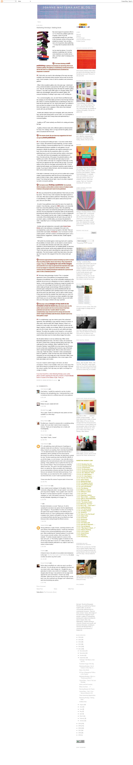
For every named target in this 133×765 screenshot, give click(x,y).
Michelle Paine (44, 410)
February (82, 718)
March (81, 716)
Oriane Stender (45, 435)
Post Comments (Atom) (50, 592)
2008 (79, 728)
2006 (79, 732)
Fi (41, 503)
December (82, 651)
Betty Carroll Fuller (45, 485)
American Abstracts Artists (83, 39)
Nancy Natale (44, 420)
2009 (79, 726)
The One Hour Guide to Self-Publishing (58, 555)
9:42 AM (43, 406)
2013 (79, 644)
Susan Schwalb (45, 563)
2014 (79, 642)
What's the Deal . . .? (84, 686)
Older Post (71, 589)
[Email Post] (58, 380)
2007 (79, 730)
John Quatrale (44, 389)
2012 (79, 646)
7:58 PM (43, 521)
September (83, 657)
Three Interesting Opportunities (87, 695)
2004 (79, 735)
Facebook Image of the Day (86, 663)
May (81, 711)
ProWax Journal (80, 41)
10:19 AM (44, 431)
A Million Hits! (83, 701)
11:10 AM (44, 559)
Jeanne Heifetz (45, 525)
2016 (79, 637)
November (82, 653)
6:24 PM (43, 499)
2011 (79, 649)
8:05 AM (43, 397)
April (81, 713)
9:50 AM (43, 416)
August (82, 704)
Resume (78, 34)
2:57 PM (43, 582)
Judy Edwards (44, 443)
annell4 (42, 401)
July (81, 707)
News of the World (84, 670)
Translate (89, 243)
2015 (79, 639)
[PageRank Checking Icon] (80, 742)
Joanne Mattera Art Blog (66, 7)
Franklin (43, 550)
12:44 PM (44, 481)
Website (78, 36)
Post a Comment (41, 586)
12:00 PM (44, 439)
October (82, 655)
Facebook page (80, 38)
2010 (79, 723)
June (81, 709)
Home (39, 22)
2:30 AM (43, 546)
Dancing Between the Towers (87, 689)
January (82, 720)
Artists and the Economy (85, 684)
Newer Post (40, 589)
